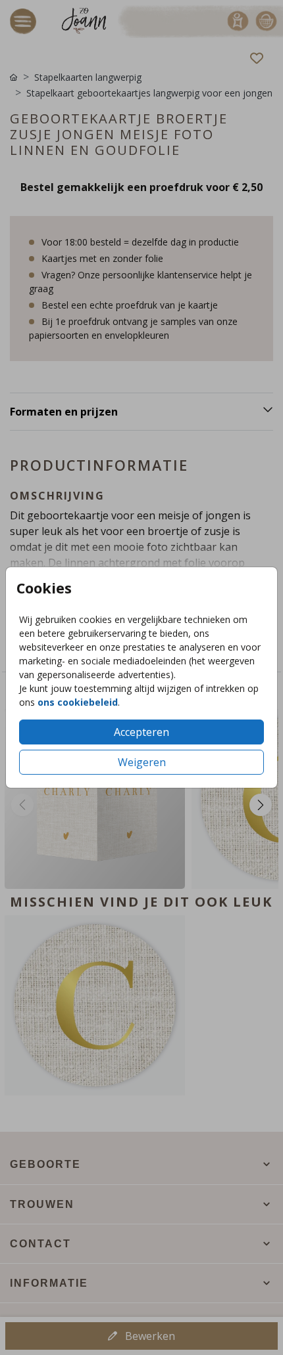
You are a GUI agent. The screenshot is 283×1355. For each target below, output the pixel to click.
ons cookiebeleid (78, 702)
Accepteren (141, 732)
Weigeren (142, 762)
